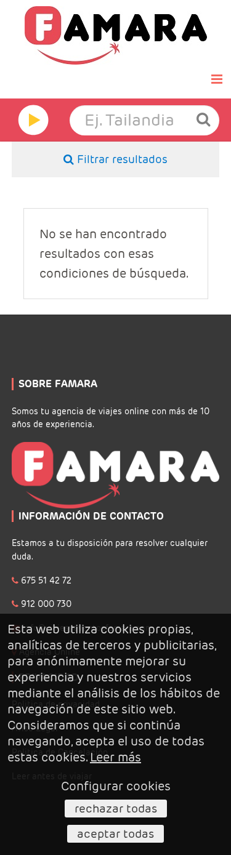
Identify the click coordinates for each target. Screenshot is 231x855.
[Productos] (29, 120)
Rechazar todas (116, 808)
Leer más (115, 757)
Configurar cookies (116, 786)
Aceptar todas (115, 833)
